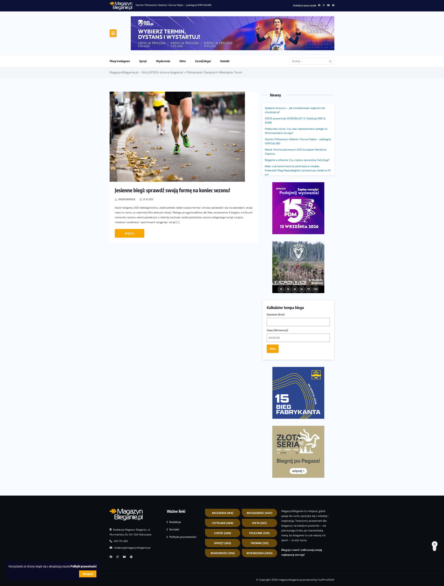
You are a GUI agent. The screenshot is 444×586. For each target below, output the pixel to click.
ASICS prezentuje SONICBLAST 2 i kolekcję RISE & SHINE (295, 120)
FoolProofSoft (326, 579)
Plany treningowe (120, 61)
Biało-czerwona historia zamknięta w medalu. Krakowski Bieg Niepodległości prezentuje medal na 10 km (298, 170)
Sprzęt (143, 61)
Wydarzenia (163, 61)
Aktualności (259, 512)
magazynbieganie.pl (290, 579)
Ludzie (222, 533)
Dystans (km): (276, 314)
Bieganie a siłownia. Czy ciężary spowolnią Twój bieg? (297, 160)
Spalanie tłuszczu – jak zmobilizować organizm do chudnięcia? (295, 110)
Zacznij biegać (203, 61)
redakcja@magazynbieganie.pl (132, 547)
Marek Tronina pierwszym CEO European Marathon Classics (296, 152)
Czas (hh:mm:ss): (277, 330)
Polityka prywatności (182, 537)
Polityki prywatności (83, 566)
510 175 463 (120, 541)
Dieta (183, 61)
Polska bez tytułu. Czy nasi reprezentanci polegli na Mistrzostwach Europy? (296, 131)
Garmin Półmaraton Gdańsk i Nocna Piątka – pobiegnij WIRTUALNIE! (174, 5)
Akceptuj (88, 574)
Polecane (259, 533)
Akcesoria (222, 512)
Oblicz (272, 348)
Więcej (129, 233)
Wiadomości (223, 553)
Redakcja (175, 522)
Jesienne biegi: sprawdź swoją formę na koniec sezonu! (172, 190)
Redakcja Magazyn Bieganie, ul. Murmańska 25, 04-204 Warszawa (130, 532)
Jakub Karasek (126, 199)
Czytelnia (222, 523)
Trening (259, 543)
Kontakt (224, 61)
